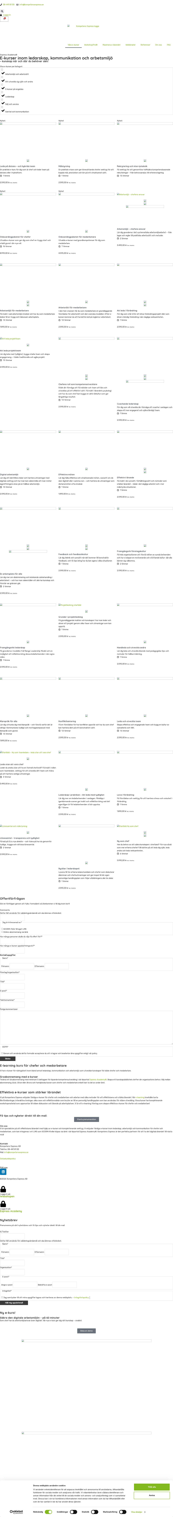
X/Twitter (4, 1232)
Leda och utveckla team (129, 721)
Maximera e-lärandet (111, 45)
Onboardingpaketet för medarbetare (77, 237)
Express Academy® (98, 1079)
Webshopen (7, 1196)
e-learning (140, 1097)
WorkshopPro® (91, 45)
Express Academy (11, 1211)
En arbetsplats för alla (11, 574)
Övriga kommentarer (9, 1009)
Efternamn (39, 966)
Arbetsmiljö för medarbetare (14, 310)
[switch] (73, 1512)
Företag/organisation (10, 972)
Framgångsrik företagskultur (131, 551)
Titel (2, 981)
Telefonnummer (7, 1000)
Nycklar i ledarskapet (69, 868)
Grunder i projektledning (71, 617)
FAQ (168, 45)
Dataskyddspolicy (8, 1159)
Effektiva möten (67, 474)
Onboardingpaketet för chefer (15, 237)
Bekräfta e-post (45, 1285)
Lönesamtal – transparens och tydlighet (20, 838)
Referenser (145, 45)
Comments (5, 910)
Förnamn (5, 966)
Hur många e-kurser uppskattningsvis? (17, 946)
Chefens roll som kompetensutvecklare (78, 384)
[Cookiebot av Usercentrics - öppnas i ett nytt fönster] (16, 1512)
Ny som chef (123, 841)
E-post (3, 991)
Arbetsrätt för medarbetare (72, 307)
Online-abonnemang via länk (15, 932)
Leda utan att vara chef (11, 764)
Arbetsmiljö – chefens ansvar (131, 229)
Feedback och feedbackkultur (73, 554)
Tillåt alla (152, 1487)
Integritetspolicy (81, 1297)
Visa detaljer (136, 1512)
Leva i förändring (125, 795)
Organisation (6, 1267)
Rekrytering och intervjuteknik (132, 166)
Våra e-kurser (73, 45)
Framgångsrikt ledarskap (12, 647)
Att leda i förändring (127, 310)
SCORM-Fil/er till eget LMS (14, 929)
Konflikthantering (67, 721)
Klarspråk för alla (8, 721)
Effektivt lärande (125, 477)
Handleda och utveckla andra (131, 647)
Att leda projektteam (10, 350)
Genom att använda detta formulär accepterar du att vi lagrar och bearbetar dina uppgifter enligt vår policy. (50, 1053)
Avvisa (152, 1495)
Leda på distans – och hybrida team (17, 166)
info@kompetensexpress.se (16, 1152)
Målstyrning (64, 166)
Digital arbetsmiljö (9, 474)
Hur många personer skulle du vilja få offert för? (21, 937)
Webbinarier (131, 45)
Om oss (158, 45)
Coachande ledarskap (128, 404)
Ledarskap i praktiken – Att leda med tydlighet (81, 795)
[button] (2, 11)
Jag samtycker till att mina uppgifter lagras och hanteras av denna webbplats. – (46, 1297)
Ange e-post (6, 1285)
